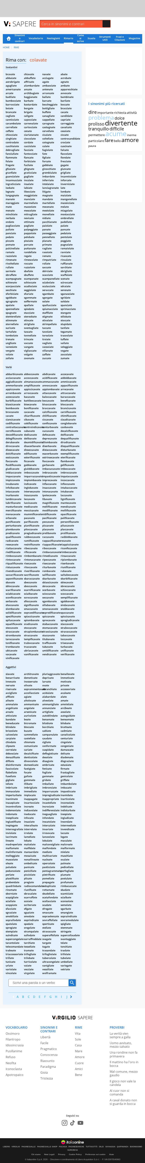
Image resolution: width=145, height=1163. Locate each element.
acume (115, 133)
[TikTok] (72, 1123)
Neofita (11, 1063)
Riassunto (47, 1061)
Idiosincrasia (15, 1045)
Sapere (24, 23)
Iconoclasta (14, 1069)
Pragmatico (48, 1049)
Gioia (44, 1072)
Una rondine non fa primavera (123, 1054)
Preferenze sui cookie (95, 1154)
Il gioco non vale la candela (123, 1083)
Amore (80, 1057)
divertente (121, 123)
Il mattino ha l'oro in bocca (124, 1064)
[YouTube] (80, 1123)
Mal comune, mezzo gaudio (124, 1073)
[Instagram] (65, 1123)
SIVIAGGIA (110, 1147)
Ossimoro (13, 1033)
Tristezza (46, 1078)
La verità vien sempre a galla (120, 1035)
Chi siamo (36, 1154)
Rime (16, 47)
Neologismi (53, 38)
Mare (78, 1051)
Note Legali (49, 1154)
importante (105, 113)
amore (130, 140)
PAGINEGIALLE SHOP (47, 1147)
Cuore (79, 1063)
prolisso (96, 124)
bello (117, 141)
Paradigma (48, 1067)
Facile (44, 1043)
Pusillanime (14, 1051)
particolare (96, 141)
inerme (131, 135)
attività (132, 113)
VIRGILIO (16, 1147)
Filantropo (13, 1039)
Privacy (61, 1154)
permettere (96, 135)
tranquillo (98, 129)
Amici (79, 1069)
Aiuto (111, 1154)
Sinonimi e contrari (20, 38)
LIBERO (6, 1147)
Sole (78, 1039)
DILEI (101, 1147)
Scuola (91, 38)
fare (109, 140)
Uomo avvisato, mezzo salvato (121, 1045)
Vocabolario (36, 38)
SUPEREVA (72, 1150)
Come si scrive (80, 38)
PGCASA (63, 1147)
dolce (120, 118)
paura (92, 146)
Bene (78, 1075)
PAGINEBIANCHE (76, 1147)
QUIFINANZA (122, 1147)
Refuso (10, 1057)
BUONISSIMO (136, 1147)
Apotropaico (14, 1075)
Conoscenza (49, 1055)
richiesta (120, 113)
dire (92, 112)
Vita (77, 1033)
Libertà (45, 1037)
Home (9, 39)
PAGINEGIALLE (29, 1147)
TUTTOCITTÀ (91, 1147)
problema (101, 117)
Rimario (68, 38)
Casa (78, 1045)
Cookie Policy (75, 1154)
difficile (117, 129)
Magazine (134, 38)
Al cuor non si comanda (119, 1092)
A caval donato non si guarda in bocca (123, 1102)
